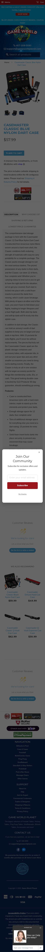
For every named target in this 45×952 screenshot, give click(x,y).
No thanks (22, 494)
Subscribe (22, 485)
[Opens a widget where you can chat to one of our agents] (28, 937)
